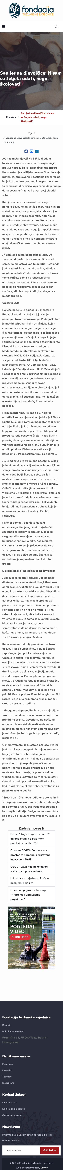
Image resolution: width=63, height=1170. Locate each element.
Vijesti (31, 133)
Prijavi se (51, 1150)
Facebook (7, 1064)
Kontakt (6, 1025)
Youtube (7, 1076)
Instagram (8, 1083)
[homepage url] (31, 10)
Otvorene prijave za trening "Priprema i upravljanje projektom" (28, 894)
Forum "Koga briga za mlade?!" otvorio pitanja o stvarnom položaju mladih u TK (30, 838)
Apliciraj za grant (12, 1115)
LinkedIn (7, 1070)
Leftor (44, 1167)
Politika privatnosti (13, 1031)
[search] (56, 26)
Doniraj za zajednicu (13, 1108)
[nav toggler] (3, 26)
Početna (11, 117)
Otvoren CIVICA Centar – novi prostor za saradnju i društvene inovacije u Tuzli (30, 855)
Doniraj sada (9, 1102)
